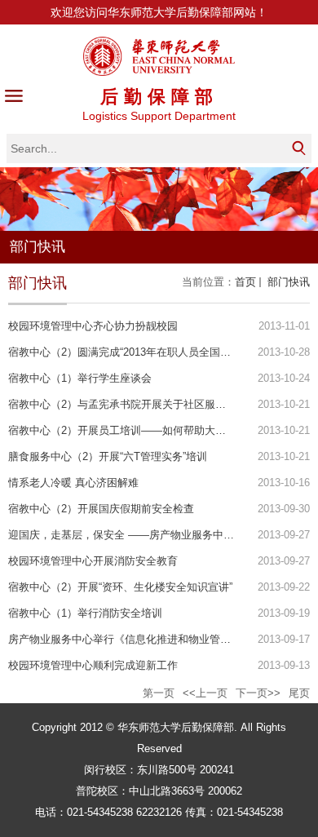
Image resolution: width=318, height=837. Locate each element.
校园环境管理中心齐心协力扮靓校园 (93, 326)
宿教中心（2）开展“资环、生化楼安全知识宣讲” (120, 587)
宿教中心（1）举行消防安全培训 (85, 613)
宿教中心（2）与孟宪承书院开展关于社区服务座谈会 (133, 404)
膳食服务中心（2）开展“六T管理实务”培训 (107, 456)
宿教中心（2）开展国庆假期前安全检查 (101, 509)
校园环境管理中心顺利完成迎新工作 (93, 665)
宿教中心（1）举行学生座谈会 (80, 378)
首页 (245, 282)
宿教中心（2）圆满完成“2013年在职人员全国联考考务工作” (147, 352)
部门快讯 (287, 282)
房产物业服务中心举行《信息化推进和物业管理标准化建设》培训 (162, 639)
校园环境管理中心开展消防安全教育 (93, 561)
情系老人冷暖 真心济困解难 (73, 482)
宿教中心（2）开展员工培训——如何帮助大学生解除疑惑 (143, 430)
